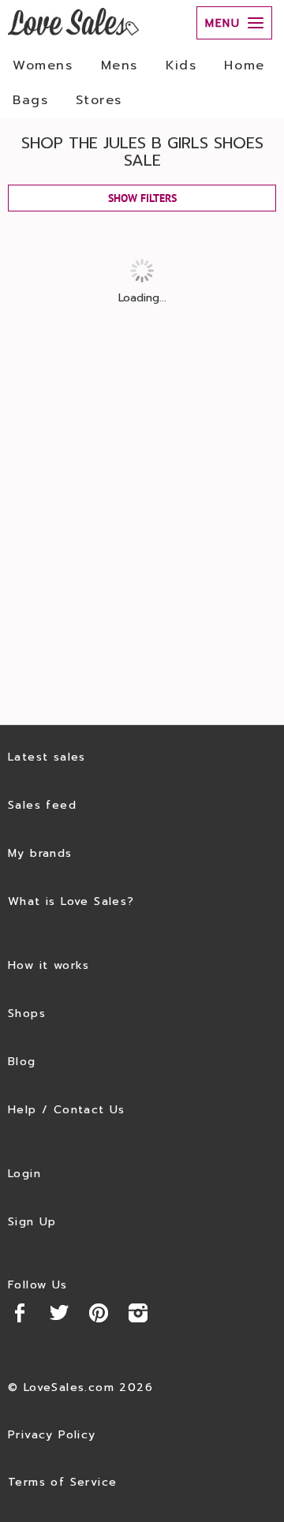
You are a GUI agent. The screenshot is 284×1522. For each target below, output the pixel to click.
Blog (22, 1061)
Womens (43, 65)
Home (244, 65)
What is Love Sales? (71, 901)
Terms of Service (62, 1482)
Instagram (138, 1313)
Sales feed (42, 805)
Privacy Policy (52, 1435)
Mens (119, 65)
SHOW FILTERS (142, 198)
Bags (30, 100)
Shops (27, 1013)
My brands (40, 853)
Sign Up (32, 1221)
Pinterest (98, 1313)
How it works (49, 965)
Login (24, 1173)
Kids (181, 65)
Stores (99, 100)
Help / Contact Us (66, 1109)
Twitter (59, 1313)
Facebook (20, 1313)
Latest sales (47, 757)
